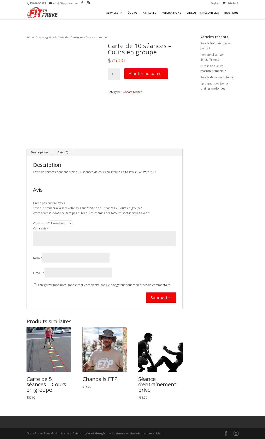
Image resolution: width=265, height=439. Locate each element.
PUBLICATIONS (171, 13)
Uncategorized (46, 37)
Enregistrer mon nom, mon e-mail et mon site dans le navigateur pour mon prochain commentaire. (104, 285)
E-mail (39, 273)
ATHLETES (149, 13)
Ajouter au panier (146, 73)
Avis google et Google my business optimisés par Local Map (117, 433)
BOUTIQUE (231, 13)
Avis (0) (62, 152)
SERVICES (112, 13)
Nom (37, 258)
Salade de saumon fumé (216, 77)
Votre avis (41, 228)
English (215, 3)
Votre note (41, 223)
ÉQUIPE (132, 13)
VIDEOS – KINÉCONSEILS (203, 13)
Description (39, 152)
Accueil (30, 37)
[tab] (39, 152)
